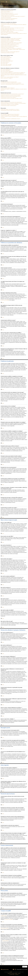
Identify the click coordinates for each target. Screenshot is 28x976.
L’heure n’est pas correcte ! (5, 26)
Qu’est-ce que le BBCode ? (5, 56)
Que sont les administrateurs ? (6, 69)
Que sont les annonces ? (5, 62)
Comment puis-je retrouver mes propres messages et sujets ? (11, 98)
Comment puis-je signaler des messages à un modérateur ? (11, 48)
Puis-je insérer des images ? (6, 59)
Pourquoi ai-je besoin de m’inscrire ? (7, 10)
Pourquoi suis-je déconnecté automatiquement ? (9, 18)
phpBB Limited (3, 915)
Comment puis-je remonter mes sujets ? (8, 52)
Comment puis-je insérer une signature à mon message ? (11, 40)
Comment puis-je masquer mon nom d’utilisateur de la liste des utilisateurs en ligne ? (13, 25)
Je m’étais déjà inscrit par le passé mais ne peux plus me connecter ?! (13, 16)
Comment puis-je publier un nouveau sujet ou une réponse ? (11, 38)
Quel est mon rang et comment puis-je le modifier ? (9, 32)
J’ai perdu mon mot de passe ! (6, 17)
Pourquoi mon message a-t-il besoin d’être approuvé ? (10, 51)
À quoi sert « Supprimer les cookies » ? (7, 19)
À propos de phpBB (8, 919)
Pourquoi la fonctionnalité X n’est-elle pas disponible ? (10, 115)
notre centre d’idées (4, 928)
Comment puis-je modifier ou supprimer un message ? (10, 39)
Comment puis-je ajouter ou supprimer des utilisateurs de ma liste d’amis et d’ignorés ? (14, 90)
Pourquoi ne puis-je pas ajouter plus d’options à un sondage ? (11, 42)
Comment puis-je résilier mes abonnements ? (8, 105)
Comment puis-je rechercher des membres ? (8, 97)
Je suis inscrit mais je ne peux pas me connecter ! (9, 14)
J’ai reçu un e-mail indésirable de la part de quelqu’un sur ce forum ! (12, 84)
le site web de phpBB (5, 300)
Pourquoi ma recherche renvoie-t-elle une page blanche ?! (11, 96)
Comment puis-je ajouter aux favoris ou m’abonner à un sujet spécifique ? (13, 103)
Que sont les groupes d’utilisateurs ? (7, 71)
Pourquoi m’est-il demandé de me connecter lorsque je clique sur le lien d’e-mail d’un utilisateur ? (14, 34)
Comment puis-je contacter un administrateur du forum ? (10, 118)
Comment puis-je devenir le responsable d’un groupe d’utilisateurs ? (12, 73)
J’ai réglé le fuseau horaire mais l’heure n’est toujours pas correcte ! (12, 27)
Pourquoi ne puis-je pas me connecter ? (8, 15)
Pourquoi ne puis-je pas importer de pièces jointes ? (10, 46)
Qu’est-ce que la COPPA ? (5, 11)
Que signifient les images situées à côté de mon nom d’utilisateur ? (12, 30)
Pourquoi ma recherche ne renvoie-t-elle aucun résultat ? (10, 95)
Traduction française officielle (12, 973)
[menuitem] (3, 2)
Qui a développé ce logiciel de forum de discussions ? (10, 114)
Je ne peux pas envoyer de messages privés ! (9, 81)
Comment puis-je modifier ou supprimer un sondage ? (10, 43)
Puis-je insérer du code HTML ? (6, 57)
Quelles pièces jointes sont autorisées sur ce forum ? (10, 109)
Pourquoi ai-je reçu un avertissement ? (7, 47)
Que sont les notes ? (4, 63)
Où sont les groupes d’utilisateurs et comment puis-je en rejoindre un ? (13, 72)
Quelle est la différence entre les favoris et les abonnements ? (11, 102)
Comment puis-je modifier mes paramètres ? (8, 23)
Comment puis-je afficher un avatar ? (7, 31)
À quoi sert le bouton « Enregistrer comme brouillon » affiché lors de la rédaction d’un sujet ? (13, 50)
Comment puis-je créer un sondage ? (7, 41)
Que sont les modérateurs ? (5, 70)
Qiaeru (19, 973)
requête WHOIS (5, 940)
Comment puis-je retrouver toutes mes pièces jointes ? (10, 110)
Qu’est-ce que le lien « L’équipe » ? (7, 78)
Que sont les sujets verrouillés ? (6, 64)
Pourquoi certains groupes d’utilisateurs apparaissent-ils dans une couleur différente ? (13, 75)
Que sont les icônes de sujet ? (6, 65)
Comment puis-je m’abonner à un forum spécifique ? (10, 104)
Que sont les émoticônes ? (5, 58)
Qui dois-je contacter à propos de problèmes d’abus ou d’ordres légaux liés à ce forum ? (14, 117)
